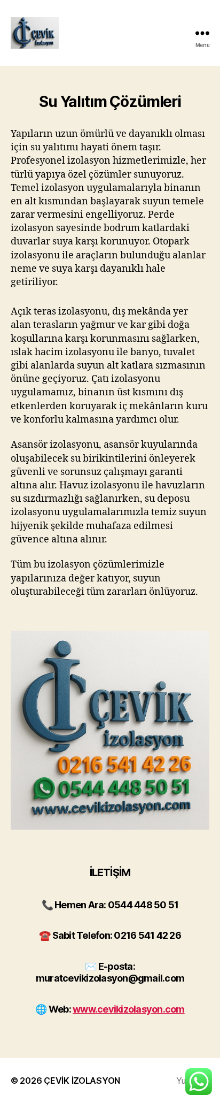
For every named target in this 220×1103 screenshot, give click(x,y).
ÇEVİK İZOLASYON (82, 1080)
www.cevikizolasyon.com (129, 1009)
